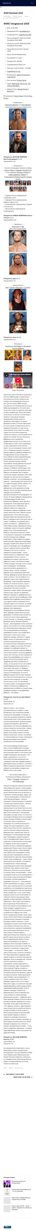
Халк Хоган (9, 346)
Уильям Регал (27, 170)
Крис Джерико (26, 105)
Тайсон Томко (18, 96)
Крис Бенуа (15, 226)
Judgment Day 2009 (25, 34)
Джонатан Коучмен (23, 75)
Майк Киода (15, 83)
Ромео (26, 172)
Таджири (18, 170)
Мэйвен (23, 174)
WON (11, 1068)
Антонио (20, 172)
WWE (16, 16)
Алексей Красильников (11, 18)
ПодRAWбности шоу (13, 71)
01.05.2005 (7, 16)
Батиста (24, 779)
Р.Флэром (16, 779)
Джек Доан (16, 86)
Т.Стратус (27, 287)
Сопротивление (9, 177)
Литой (12, 287)
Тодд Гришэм (11, 77)
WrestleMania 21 (24, 31)
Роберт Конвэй (20, 177)
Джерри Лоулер (22, 89)
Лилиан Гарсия (21, 80)
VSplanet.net (7, 3)
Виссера (19, 287)
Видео (20, 16)
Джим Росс (10, 91)
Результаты (19, 1068)
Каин (7, 287)
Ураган (6, 170)
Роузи (12, 170)
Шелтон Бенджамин (11, 105)
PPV (5, 1068)
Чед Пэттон (23, 83)
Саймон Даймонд (14, 174)
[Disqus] (18, 1101)
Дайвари (21, 348)
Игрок (9, 779)
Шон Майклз (18, 346)
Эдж (22, 226)
